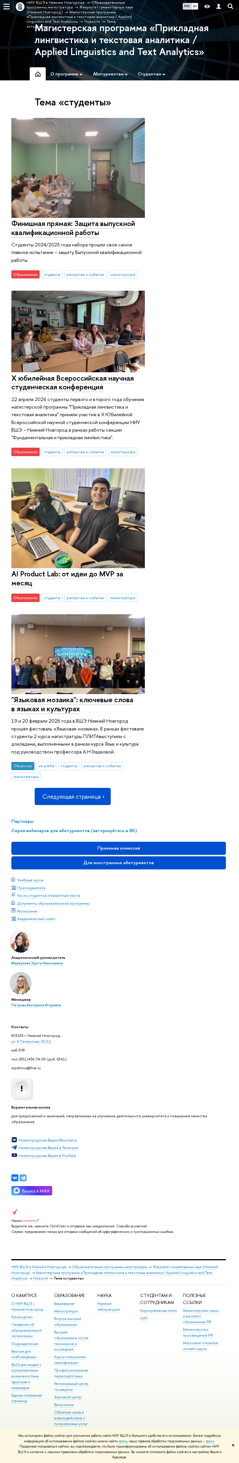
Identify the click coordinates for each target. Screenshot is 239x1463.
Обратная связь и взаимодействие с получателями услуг (71, 1418)
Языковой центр (68, 1397)
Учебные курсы (30, 880)
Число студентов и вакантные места (48, 895)
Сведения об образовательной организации (26, 1330)
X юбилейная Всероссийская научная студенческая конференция (72, 382)
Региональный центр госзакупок (71, 1386)
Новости (40, 1278)
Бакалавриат (64, 1303)
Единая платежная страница (26, 1398)
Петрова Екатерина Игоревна (36, 1005)
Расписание (27, 911)
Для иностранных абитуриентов (118, 863)
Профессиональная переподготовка (71, 1373)
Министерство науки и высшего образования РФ (201, 1316)
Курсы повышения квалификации (70, 1359)
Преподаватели (31, 887)
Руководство (22, 1316)
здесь (123, 1441)
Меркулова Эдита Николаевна (37, 963)
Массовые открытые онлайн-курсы (200, 1345)
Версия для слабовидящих (23, 1354)
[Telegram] (23, 1177)
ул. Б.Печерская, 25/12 (31, 1041)
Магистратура (66, 1311)
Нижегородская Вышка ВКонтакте (48, 1140)
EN (195, 6)
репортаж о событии (85, 274)
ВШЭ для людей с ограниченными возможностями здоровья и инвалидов (26, 1376)
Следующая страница (71, 796)
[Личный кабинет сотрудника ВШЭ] (218, 6)
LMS (143, 1318)
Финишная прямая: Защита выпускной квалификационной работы (73, 227)
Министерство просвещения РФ (198, 1332)
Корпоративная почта (158, 1310)
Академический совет (36, 918)
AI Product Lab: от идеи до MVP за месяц (67, 578)
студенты (52, 274)
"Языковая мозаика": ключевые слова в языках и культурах (72, 704)
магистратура (122, 274)
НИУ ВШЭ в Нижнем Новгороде (38, 1266)
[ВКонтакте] (14, 1177)
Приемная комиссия (118, 848)
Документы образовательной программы (53, 903)
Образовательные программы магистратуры (109, 1266)
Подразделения (24, 1343)
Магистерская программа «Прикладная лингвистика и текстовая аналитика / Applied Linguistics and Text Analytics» (122, 39)
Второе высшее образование (67, 1321)
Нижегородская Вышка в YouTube (47, 1155)
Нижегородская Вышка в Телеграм (48, 1147)
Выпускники (64, 1404)
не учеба (46, 765)
